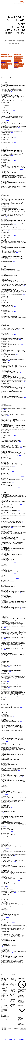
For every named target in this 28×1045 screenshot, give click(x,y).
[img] (18, 2)
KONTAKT (6, 1039)
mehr (12, 91)
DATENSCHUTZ (12, 1039)
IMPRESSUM (20, 1039)
